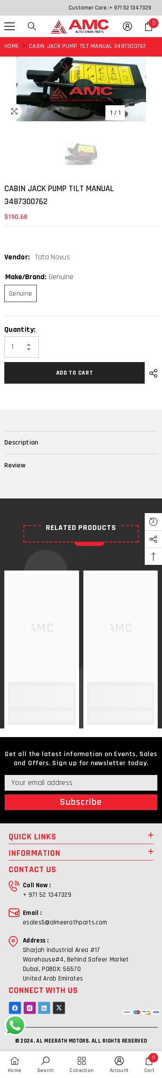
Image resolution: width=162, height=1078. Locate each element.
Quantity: (19, 329)
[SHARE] (151, 373)
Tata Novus (52, 257)
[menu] (9, 26)
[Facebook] (15, 1008)
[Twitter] (59, 1008)
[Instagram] (29, 1008)
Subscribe (81, 802)
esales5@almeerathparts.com (65, 922)
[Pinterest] (44, 1008)
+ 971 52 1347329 (130, 8)
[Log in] (127, 26)
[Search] (32, 26)
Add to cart (74, 373)
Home (11, 46)
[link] (41, 696)
